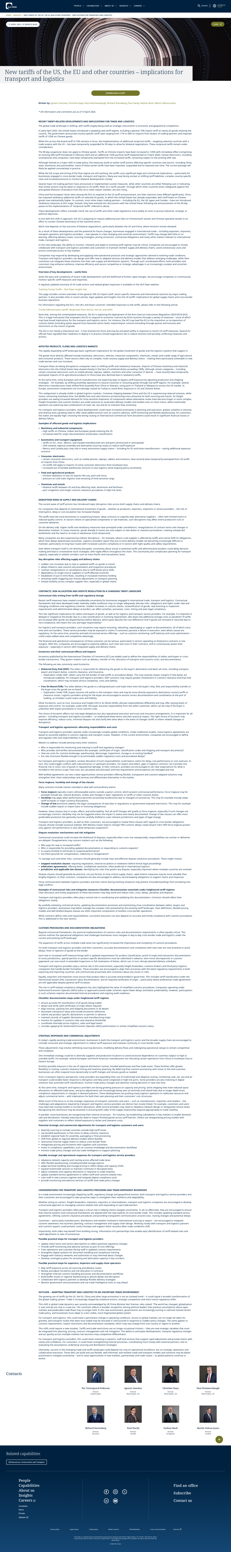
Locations (23, 1506)
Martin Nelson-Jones (165, 103)
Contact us (183, 1500)
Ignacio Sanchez (59, 103)
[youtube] (115, 1500)
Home (8, 15)
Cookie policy (93, 1529)
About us (109, 6)
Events (22, 1513)
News (21, 1509)
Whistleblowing (134, 1529)
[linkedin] (106, 1500)
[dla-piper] (12, 5)
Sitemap (176, 1529)
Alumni (22, 1517)
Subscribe (182, 1492)
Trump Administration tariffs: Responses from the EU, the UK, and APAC (76, 309)
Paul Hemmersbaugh (95, 103)
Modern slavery (113, 1529)
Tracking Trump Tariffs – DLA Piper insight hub (63, 289)
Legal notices (74, 1529)
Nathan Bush (147, 103)
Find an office (186, 1485)
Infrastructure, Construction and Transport (26, 1462)
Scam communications (158, 1529)
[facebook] (106, 1491)
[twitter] (124, 1491)
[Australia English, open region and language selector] (214, 5)
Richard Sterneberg (117, 103)
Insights (123, 6)
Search (204, 6)
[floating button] (219, 1439)
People (77, 6)
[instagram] (115, 1491)
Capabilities (93, 6)
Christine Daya (75, 103)
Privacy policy (54, 1529)
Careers (138, 6)
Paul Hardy (133, 103)
